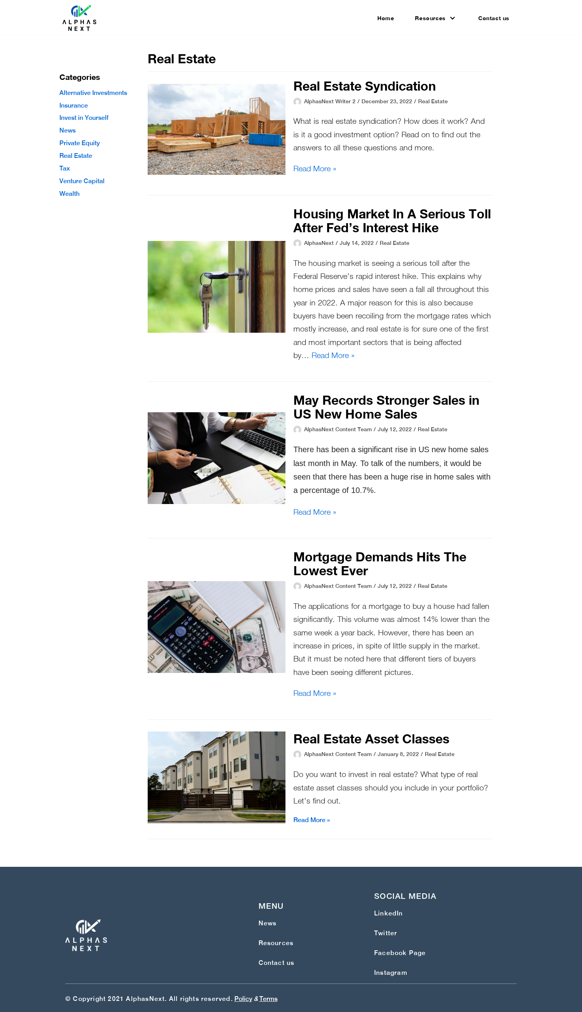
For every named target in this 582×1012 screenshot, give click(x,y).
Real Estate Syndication (364, 85)
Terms (268, 999)
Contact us (494, 18)
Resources (276, 943)
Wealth (69, 193)
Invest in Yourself (83, 117)
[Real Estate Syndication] (216, 172)
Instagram (390, 972)
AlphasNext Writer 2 (330, 101)
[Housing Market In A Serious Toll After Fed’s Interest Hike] (216, 330)
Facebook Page (400, 953)
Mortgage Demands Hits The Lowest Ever (379, 563)
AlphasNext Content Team (338, 429)
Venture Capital (82, 181)
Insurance (73, 105)
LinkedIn (388, 913)
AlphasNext (319, 243)
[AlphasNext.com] (79, 18)
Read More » (315, 168)
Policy (243, 999)
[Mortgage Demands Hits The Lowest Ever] (216, 671)
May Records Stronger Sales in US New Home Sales (386, 406)
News (67, 130)
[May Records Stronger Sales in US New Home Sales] (216, 502)
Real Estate (75, 155)
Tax (64, 168)
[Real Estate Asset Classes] (216, 821)
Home (385, 18)
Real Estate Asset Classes (371, 738)
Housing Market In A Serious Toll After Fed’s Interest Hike (392, 220)
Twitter (385, 933)
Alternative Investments (93, 93)
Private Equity (79, 143)
